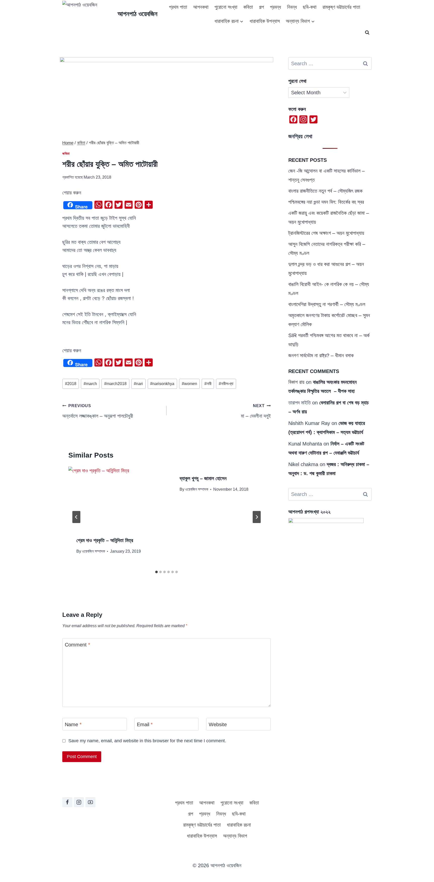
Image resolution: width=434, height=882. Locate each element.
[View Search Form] (367, 32)
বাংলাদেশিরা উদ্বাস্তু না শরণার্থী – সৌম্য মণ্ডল (326, 304)
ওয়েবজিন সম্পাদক (93, 551)
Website (218, 724)
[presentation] (114, 498)
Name (73, 724)
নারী (207, 384)
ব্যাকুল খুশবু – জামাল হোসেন (203, 478)
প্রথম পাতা (178, 7)
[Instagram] (79, 802)
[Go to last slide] (76, 517)
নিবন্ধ (292, 7)
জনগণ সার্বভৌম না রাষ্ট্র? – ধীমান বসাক (321, 355)
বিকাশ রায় (296, 382)
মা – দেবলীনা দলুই (256, 411)
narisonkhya (162, 384)
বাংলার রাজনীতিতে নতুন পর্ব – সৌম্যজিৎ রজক (325, 191)
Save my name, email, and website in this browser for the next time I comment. (147, 740)
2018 (70, 384)
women (189, 384)
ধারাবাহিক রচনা (239, 825)
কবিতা (248, 7)
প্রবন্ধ (275, 7)
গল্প (261, 7)
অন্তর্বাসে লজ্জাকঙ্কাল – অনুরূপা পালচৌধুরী (97, 411)
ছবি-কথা (309, 7)
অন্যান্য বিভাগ (235, 836)
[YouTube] (90, 802)
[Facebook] (67, 802)
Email (145, 724)
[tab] (156, 572)
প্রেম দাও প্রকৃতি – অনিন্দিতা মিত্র (104, 540)
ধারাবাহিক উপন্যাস (265, 21)
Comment (77, 644)
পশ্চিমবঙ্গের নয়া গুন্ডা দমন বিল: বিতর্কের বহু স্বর (326, 202)
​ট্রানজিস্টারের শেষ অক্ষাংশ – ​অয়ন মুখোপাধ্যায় (326, 233)
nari (138, 384)
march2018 (115, 384)
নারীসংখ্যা (226, 384)
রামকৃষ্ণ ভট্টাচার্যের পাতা (341, 7)
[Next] (257, 517)
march (90, 384)
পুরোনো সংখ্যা (225, 7)
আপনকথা (200, 7)
